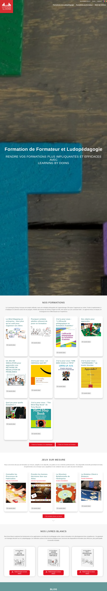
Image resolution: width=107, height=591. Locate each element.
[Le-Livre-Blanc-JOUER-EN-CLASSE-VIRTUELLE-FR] (53, 558)
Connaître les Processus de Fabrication (11, 476)
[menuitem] (85, 1)
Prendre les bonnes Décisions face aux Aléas (39, 476)
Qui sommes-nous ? (85, 1)
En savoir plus (11, 345)
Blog (93, 1)
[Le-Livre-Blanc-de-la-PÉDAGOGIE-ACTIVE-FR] (87, 558)
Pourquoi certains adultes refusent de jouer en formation (39, 321)
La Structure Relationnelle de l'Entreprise (63, 476)
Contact (99, 1)
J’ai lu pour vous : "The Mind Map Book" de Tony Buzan (41, 405)
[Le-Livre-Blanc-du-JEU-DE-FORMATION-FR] (19, 558)
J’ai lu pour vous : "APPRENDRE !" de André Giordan (89, 363)
